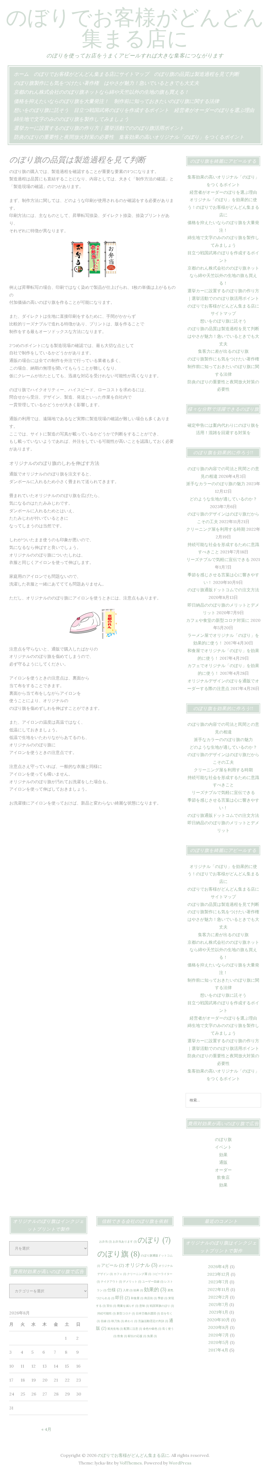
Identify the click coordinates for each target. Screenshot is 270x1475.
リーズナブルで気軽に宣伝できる (218, 559)
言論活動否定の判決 (153, 1321)
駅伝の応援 (137, 1336)
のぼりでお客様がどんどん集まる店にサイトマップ (91, 74)
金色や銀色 (152, 1328)
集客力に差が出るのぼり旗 (223, 351)
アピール (112, 1265)
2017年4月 (218, 1350)
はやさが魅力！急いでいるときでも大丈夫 (151, 83)
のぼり (154, 1240)
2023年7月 (218, 1281)
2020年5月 (218, 1342)
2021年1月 (218, 1312)
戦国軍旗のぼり (162, 1306)
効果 (223, 1154)
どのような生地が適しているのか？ (223, 498)
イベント (223, 1147)
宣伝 (111, 1306)
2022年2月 (218, 1297)
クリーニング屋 (139, 1274)
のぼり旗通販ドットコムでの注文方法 (223, 589)
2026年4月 (218, 1266)
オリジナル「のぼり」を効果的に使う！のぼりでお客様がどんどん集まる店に (223, 207)
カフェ (120, 1274)
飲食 (122, 1336)
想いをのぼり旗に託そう (41, 110)
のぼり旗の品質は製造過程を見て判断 (196, 74)
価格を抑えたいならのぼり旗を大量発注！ (61, 101)
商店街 (150, 1298)
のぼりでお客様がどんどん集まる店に (135, 28)
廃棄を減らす (127, 1306)
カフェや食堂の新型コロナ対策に (217, 620)
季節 (162, 1298)
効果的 (155, 1289)
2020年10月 (218, 1319)
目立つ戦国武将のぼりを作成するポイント (121, 110)
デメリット (132, 1281)
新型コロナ (126, 1313)
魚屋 (152, 1336)
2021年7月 (218, 1304)
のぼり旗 (223, 1139)
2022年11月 (218, 1289)
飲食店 (223, 1177)
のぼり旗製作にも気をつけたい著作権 (56, 83)
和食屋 (137, 1298)
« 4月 (46, 1429)
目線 (105, 1321)
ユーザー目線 (152, 1281)
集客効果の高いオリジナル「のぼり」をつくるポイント (181, 137)
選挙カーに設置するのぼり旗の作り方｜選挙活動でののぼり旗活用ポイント (99, 128)
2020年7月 (218, 1335)
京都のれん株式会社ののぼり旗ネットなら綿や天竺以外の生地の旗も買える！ (101, 92)
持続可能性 (106, 1313)
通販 (223, 1162)
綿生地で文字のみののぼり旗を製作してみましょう (71, 119)
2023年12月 (218, 1274)
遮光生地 (115, 1328)
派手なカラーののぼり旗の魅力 (215, 483)
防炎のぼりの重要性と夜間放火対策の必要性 (64, 137)
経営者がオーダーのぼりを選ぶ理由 (214, 110)
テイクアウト (111, 1281)
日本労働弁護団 (148, 1313)
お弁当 (105, 1241)
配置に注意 (133, 1328)
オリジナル (141, 1265)
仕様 (114, 1289)
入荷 (127, 1290)
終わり (131, 1321)
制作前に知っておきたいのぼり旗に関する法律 (166, 101)
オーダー (223, 1170)
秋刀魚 (117, 1321)
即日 (122, 1297)
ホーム (21, 74)
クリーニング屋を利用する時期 (215, 529)
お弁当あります (125, 1241)
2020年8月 (218, 1327)
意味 (144, 1306)
